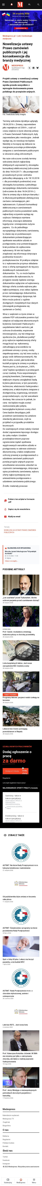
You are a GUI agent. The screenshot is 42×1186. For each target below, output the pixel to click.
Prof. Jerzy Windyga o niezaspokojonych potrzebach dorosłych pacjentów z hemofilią (20, 1093)
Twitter (5, 1157)
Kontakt (5, 1146)
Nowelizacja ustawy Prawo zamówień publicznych (20, 531)
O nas (6, 1130)
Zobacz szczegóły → (11, 561)
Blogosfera (7, 1126)
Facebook (6, 1160)
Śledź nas (8, 1150)
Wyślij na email (14, 516)
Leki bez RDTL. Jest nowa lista (15, 1025)
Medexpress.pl (9, 36)
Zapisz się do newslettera (19, 509)
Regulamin (6, 778)
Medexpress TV (8, 1119)
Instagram (6, 1164)
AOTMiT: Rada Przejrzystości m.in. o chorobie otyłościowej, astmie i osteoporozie (18, 993)
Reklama (6, 1136)
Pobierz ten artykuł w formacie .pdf (21, 500)
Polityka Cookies (8, 1143)
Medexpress (17, 65)
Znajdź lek (6, 1122)
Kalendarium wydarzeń (11, 1115)
